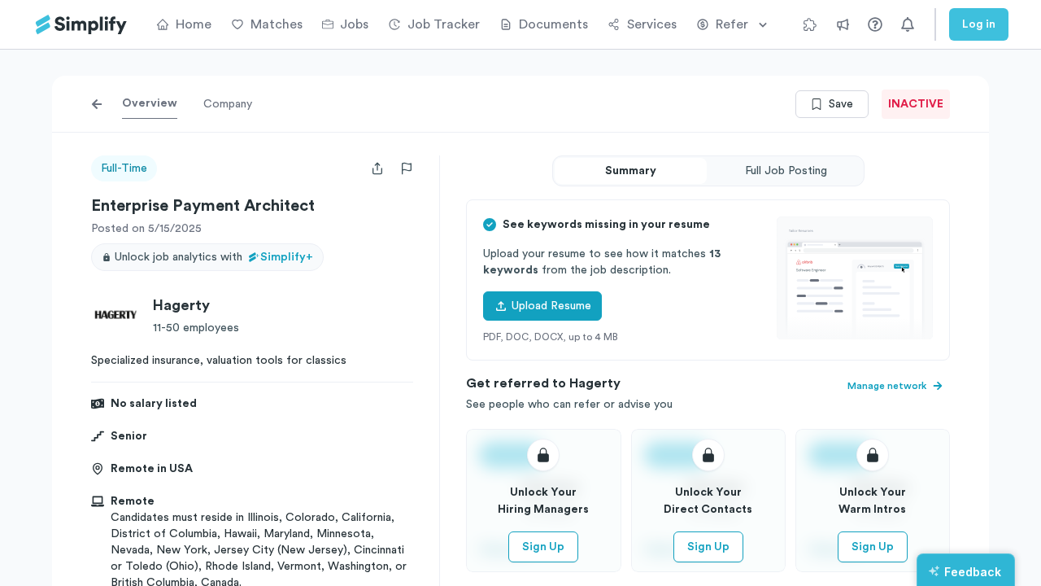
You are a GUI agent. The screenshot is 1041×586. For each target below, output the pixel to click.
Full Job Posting (786, 171)
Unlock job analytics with (214, 257)
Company (227, 104)
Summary (630, 171)
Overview (149, 103)
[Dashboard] (81, 25)
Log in (978, 24)
